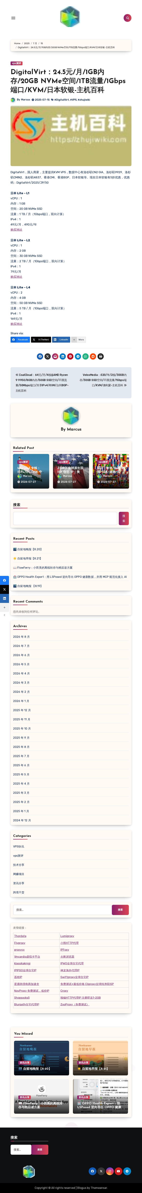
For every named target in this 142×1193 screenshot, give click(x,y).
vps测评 (16, 63)
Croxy (64, 990)
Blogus (81, 1188)
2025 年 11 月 (21, 719)
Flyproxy (19, 943)
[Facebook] (4, 580)
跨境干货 (18, 892)
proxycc (19, 949)
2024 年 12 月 (22, 820)
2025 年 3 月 (21, 792)
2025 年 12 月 (22, 710)
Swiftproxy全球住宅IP (74, 977)
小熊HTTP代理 (69, 943)
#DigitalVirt (61, 99)
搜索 (16, 505)
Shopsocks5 (22, 997)
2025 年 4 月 (21, 783)
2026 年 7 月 (21, 646)
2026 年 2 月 (21, 691)
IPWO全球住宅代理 (72, 963)
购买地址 (16, 229)
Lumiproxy (67, 936)
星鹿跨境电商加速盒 (26, 984)
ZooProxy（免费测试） (74, 1004)
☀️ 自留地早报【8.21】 (28, 558)
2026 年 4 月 (21, 673)
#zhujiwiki (84, 99)
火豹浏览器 (67, 956)
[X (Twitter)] (4, 589)
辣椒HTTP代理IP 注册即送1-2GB (80, 997)
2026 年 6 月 (21, 655)
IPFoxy (64, 949)
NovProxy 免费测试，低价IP (31, 990)
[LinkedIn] (4, 598)
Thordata (20, 936)
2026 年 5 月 (21, 664)
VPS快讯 (18, 846)
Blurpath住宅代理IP (26, 1004)
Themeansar (99, 1188)
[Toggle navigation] (13, 18)
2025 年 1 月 (21, 811)
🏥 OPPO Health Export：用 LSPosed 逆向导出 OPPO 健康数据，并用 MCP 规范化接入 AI (70, 576)
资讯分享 (18, 883)
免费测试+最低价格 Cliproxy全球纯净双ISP (87, 984)
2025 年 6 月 (21, 765)
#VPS (73, 99)
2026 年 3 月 (21, 682)
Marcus (25, 99)
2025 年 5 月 (21, 774)
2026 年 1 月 (21, 701)
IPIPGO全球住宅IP (25, 970)
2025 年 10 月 (22, 728)
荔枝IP (18, 977)
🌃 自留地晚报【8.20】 (28, 549)
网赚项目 (18, 874)
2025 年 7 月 (21, 756)
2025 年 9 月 (21, 737)
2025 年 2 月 (21, 802)
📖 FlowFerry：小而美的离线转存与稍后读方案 (43, 567)
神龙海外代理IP (69, 970)
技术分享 (18, 865)
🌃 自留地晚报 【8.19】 (28, 586)
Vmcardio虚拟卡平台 (27, 956)
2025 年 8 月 (21, 747)
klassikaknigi (22, 963)
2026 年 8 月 (21, 636)
